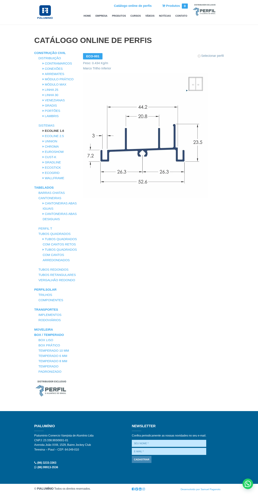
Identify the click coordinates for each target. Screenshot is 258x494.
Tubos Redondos (53, 269)
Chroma (52, 146)
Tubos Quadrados (54, 234)
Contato (181, 16)
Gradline (53, 162)
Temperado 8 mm (52, 361)
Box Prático (49, 345)
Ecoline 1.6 (54, 131)
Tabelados (44, 187)
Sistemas (46, 125)
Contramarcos (58, 63)
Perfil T (45, 228)
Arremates (54, 74)
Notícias (165, 16)
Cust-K (50, 157)
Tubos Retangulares (57, 275)
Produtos (175, 6)
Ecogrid (52, 173)
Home (87, 16)
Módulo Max (55, 84)
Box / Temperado (49, 335)
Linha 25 (51, 90)
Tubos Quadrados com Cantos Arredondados (60, 255)
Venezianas (55, 100)
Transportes (46, 309)
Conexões (54, 68)
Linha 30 (51, 95)
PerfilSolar (45, 289)
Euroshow (54, 152)
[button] (248, 484)
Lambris (52, 116)
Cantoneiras (49, 198)
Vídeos (149, 16)
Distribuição (49, 58)
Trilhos (45, 295)
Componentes (50, 300)
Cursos (135, 16)
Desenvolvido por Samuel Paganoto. (201, 489)
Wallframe (54, 178)
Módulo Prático (59, 79)
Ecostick (53, 167)
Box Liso (45, 340)
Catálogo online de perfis (133, 6)
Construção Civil (50, 53)
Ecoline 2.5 (54, 136)
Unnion (51, 141)
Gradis (51, 105)
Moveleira (43, 329)
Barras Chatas (51, 193)
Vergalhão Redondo (56, 280)
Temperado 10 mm (53, 350)
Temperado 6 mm (52, 356)
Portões (52, 111)
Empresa (101, 16)
